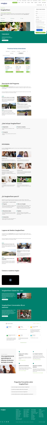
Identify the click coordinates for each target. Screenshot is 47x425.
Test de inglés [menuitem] (41, 411)
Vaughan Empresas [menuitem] (18, 413)
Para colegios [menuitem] (33, 419)
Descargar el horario (4, 299)
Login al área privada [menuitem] (19, 419)
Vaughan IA (35, 2)
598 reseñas (38, 323)
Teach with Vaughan (24, 0)
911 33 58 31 (43, 0)
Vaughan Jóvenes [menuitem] (18, 411)
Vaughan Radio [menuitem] (41, 413)
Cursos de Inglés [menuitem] (33, 410)
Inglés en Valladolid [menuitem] (26, 412)
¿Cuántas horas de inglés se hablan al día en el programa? (20, 389)
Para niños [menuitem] (32, 417)
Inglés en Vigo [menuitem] (25, 413)
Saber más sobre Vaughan (22, 370)
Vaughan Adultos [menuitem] (18, 410)
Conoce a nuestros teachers (37, 359)
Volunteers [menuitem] (40, 412)
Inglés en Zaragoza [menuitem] (26, 410)
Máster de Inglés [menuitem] (33, 411)
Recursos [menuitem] (17, 417)
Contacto (39, 2)
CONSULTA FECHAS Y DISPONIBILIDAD (6, 12)
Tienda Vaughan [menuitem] (41, 414)
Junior (25, 2)
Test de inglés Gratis (35, 0)
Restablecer (20, 53)
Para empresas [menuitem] (33, 418)
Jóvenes (22, 2)
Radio (20, 0)
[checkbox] (40, 22)
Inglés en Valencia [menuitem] (26, 411)
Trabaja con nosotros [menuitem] (42, 410)
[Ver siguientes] (29, 65)
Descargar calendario (5, 40)
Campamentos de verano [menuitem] (34, 412)
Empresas (28, 2)
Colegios (32, 2)
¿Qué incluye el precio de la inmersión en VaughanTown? (19, 391)
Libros (17, 0)
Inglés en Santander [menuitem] (26, 414)
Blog (31, 0)
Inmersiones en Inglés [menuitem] (34, 413)
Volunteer (28, 0)
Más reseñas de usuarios (23, 342)
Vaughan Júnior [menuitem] (18, 412)
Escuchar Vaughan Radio (22, 360)
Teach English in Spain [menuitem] (19, 418)
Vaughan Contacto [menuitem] (18, 414)
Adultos (19, 2)
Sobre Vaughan (44, 2)
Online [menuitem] (32, 414)
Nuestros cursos (15, 2)
